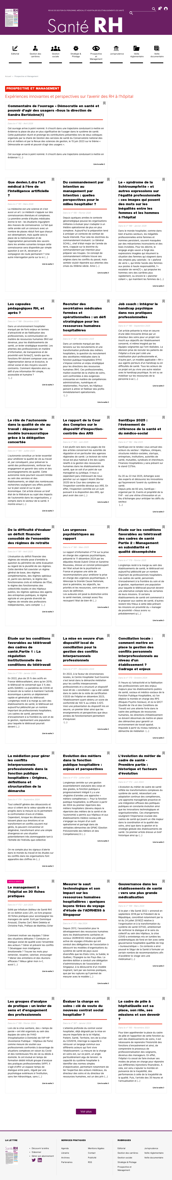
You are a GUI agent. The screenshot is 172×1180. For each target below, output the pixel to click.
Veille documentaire (156, 55)
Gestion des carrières (35, 55)
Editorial (15, 53)
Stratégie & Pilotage (76, 55)
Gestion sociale (55, 55)
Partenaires (66, 1162)
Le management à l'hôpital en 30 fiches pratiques (26, 892)
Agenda (65, 1148)
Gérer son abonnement (43, 1156)
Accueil (8, 76)
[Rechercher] (131, 13)
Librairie (65, 1153)
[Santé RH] (24, 18)
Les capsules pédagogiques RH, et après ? (26, 309)
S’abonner (36, 1152)
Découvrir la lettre (12, 29)
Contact (91, 1153)
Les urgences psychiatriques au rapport (78, 534)
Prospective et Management (96, 56)
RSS (90, 1162)
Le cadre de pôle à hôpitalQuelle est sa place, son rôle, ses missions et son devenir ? (139, 1010)
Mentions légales (96, 1148)
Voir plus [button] (86, 1111)
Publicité (92, 1157)
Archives (65, 1157)
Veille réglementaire (136, 55)
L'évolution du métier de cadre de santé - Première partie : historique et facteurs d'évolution (139, 765)
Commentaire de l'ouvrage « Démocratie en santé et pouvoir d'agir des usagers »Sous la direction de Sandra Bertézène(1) (53, 111)
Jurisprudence (116, 53)
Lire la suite (99, 164)
